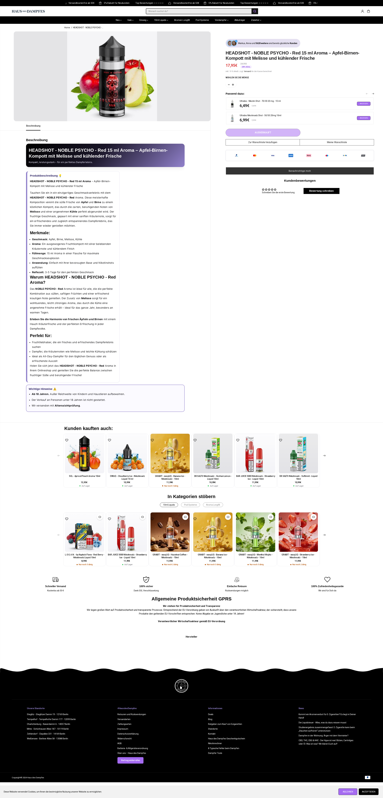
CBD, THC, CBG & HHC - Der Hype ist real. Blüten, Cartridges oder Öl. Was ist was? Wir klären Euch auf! (326, 742)
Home (67, 27)
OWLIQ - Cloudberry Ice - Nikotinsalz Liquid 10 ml (127, 477)
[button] (300, 171)
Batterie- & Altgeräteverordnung (132, 748)
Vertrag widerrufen (130, 760)
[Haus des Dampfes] (28, 11)
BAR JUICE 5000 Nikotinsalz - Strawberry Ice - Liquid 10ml (255, 477)
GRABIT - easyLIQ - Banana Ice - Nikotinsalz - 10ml (170, 477)
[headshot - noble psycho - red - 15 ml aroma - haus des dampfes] (112, 76)
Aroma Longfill (213, 505)
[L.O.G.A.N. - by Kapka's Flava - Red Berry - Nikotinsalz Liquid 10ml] (84, 532)
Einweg (143, 20)
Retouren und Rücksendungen (131, 714)
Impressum (122, 729)
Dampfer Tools (215, 753)
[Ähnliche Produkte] (99, 517)
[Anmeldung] (362, 11)
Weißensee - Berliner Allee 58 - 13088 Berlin (47, 738)
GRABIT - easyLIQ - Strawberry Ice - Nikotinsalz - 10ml (298, 556)
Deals (210, 714)
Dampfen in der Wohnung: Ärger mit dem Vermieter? (323, 735)
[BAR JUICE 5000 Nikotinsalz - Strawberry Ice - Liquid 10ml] (255, 453)
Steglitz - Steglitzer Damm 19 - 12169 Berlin (47, 714)
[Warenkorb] (368, 11)
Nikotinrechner (215, 743)
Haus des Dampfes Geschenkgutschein (226, 738)
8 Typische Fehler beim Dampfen (223, 748)
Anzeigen (364, 103)
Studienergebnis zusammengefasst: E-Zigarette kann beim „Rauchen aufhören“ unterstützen (327, 729)
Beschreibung (33, 125)
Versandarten (123, 719)
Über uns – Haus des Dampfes (131, 753)
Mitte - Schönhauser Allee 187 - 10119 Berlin (48, 729)
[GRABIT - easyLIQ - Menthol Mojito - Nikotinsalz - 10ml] (255, 532)
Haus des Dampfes (35, 777)
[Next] (373, 94)
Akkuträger (239, 20)
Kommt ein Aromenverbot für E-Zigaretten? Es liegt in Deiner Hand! (327, 716)
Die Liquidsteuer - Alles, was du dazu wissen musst (322, 722)
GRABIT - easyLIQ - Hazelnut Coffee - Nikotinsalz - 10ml (170, 556)
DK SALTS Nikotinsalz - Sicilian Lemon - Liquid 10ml (213, 477)
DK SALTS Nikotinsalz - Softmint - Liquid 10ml (298, 477)
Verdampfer (221, 20)
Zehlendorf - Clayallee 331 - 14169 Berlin (46, 734)
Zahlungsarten (124, 724)
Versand (247, 71)
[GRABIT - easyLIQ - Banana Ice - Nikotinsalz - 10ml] (170, 453)
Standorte (213, 729)
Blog (210, 719)
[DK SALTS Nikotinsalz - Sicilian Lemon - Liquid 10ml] (213, 453)
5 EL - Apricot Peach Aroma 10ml (84, 476)
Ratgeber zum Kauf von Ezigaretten (225, 724)
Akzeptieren (368, 792)
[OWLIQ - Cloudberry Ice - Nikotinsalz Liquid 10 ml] (127, 453)
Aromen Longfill (182, 20)
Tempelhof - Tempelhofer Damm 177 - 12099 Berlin (51, 719)
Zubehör (255, 20)
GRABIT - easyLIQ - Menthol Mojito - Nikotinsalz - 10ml (256, 556)
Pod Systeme (202, 20)
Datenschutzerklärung (128, 734)
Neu (118, 20)
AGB (119, 743)
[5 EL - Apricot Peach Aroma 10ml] (84, 453)
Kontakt (211, 734)
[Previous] (367, 94)
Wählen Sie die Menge (237, 77)
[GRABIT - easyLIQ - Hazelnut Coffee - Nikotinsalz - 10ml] (170, 532)
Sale (129, 20)
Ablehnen (348, 792)
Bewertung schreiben (321, 190)
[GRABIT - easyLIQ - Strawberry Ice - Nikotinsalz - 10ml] (298, 532)
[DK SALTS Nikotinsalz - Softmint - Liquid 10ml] (298, 453)
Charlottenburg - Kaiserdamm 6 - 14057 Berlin (48, 724)
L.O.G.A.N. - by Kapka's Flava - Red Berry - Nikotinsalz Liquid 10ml (84, 556)
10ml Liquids (160, 20)
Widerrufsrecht (124, 738)
